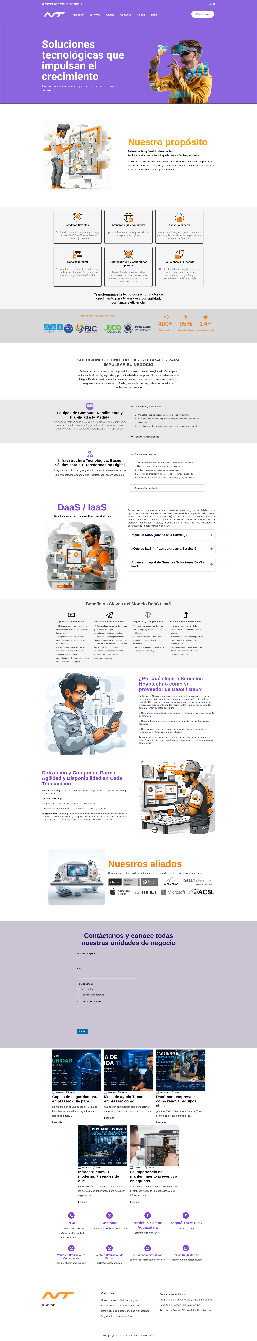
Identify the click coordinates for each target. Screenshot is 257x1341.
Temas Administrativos (147, 1255)
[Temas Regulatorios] (186, 1248)
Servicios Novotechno (92, 994)
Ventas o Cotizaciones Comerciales (71, 1257)
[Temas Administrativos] (147, 1248)
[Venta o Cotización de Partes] (109, 1248)
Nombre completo (86, 953)
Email (80, 968)
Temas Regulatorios (186, 1255)
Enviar (82, 1031)
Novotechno (87, 989)
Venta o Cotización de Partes (109, 1257)
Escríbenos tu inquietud (89, 1001)
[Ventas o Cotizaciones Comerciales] (71, 1248)
